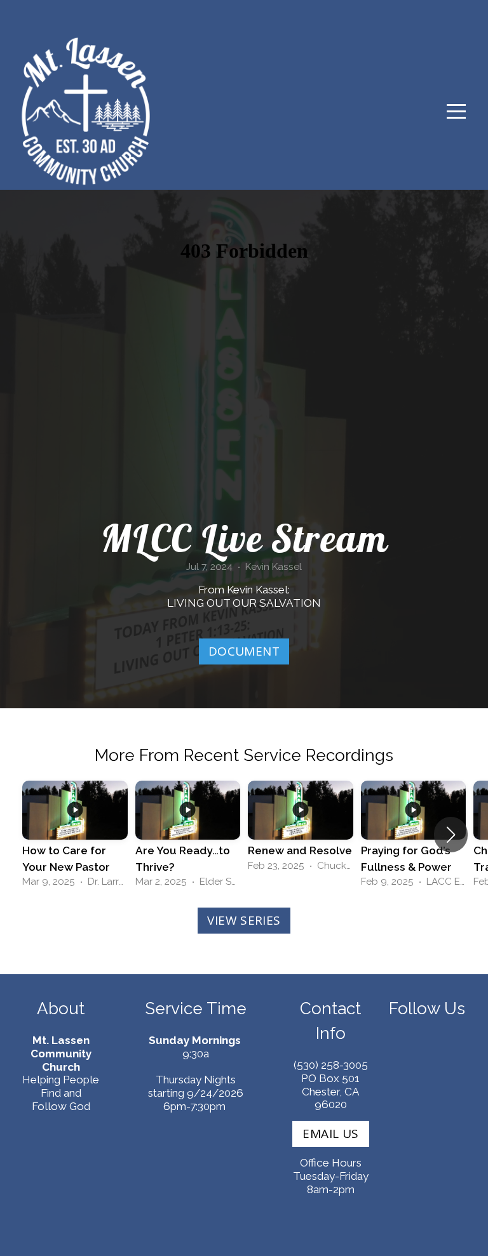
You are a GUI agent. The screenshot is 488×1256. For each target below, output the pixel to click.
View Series (243, 920)
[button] (450, 835)
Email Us (330, 1133)
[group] (75, 835)
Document (244, 651)
